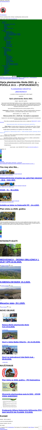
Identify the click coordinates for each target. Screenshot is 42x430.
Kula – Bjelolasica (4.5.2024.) (12, 63)
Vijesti (5, 26)
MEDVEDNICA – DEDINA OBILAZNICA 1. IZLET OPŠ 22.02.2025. (19, 260)
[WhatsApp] (21, 155)
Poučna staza (7, 69)
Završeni (6, 27)
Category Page (9, 44)
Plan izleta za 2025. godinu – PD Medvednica (21, 380)
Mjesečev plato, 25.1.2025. (12, 303)
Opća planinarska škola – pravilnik (13, 33)
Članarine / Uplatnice (8, 37)
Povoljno (6, 72)
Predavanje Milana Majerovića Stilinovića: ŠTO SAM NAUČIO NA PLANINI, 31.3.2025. (22, 411)
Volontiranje (6, 73)
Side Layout (8, 41)
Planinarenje (6, 48)
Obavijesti (19, 185)
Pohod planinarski (7, 49)
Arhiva (5, 29)
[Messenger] (21, 152)
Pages (5, 40)
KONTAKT (4, 74)
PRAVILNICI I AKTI (8, 31)
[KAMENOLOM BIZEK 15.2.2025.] (10, 278)
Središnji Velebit (9, 57)
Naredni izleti (6, 25)
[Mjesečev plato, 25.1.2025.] (10, 298)
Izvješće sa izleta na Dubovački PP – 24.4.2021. (19, 205)
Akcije (5, 52)
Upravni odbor (7, 36)
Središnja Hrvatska (10, 61)
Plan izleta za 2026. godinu (9, 24)
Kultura (5, 68)
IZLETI (3, 23)
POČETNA (4, 21)
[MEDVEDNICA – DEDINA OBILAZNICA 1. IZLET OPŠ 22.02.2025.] (10, 256)
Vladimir (1, 161)
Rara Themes (31, 427)
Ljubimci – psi (7, 66)
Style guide (8, 42)
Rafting (5, 53)
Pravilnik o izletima (10, 32)
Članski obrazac (7, 39)
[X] (21, 157)
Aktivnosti (4, 47)
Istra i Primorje (9, 58)
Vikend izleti (6, 71)
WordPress (2, 428)
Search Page (8, 45)
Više (1, 237)
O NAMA (4, 30)
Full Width (8, 43)
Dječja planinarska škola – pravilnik (13, 34)
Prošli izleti (19, 173)
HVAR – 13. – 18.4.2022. (9, 190)
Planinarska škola (6, 78)
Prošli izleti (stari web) (8, 28)
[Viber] (21, 154)
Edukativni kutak (7, 50)
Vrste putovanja (5, 65)
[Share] (21, 160)
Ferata (5, 51)
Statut (7, 35)
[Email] (21, 158)
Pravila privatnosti (3, 429)
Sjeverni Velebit (9, 60)
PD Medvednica (3, 14)
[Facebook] (21, 150)
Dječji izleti (6, 67)
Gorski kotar (8, 59)
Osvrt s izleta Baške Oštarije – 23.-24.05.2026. (21, 342)
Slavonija (8, 62)
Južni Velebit (8, 56)
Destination (6, 55)
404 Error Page (9, 46)
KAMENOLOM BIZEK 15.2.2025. (15, 282)
